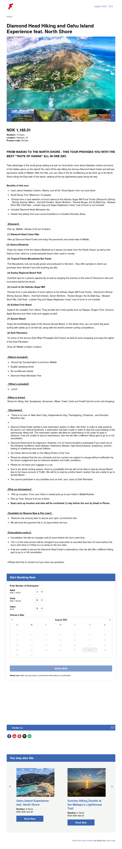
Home (9, 16)
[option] (20, 115)
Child (15, 599)
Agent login (111, 840)
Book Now (29, 818)
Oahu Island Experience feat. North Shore (32, 803)
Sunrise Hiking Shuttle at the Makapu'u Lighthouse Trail (85, 804)
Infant (12, 607)
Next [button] (111, 786)
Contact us (17, 727)
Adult (15, 591)
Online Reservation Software (83, 840)
